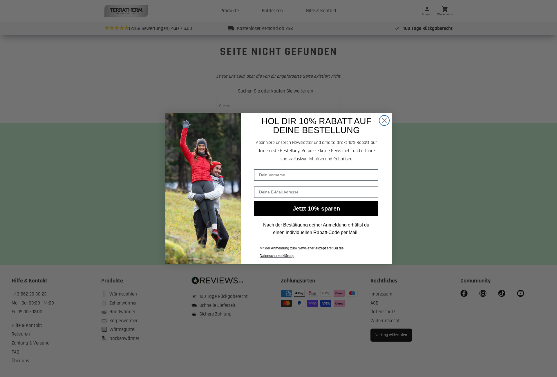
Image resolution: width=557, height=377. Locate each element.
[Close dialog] (384, 120)
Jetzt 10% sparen (316, 208)
